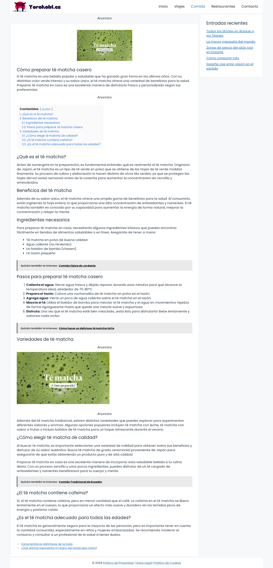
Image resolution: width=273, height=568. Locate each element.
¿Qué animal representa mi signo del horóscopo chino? (59, 548)
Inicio (163, 6)
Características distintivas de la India (47, 544)
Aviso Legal (144, 563)
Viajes (179, 6)
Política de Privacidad (118, 563)
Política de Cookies (167, 563)
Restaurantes (223, 6)
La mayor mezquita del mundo (230, 41)
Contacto (249, 6)
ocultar (46, 109)
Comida (198, 6)
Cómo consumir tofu (222, 58)
